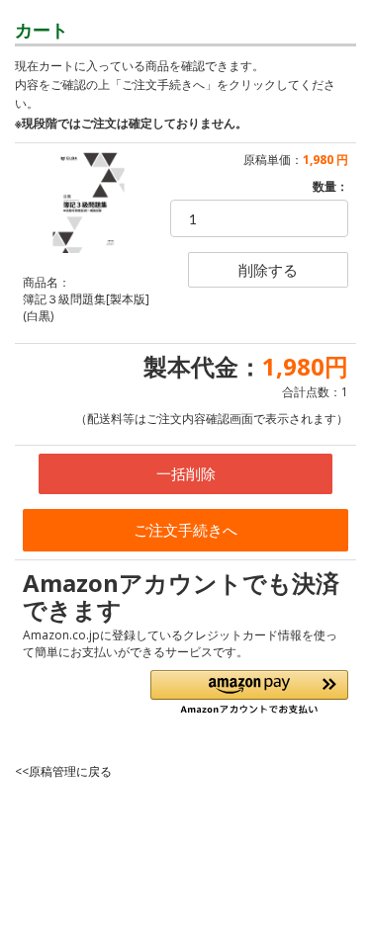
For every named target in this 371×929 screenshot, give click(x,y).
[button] (249, 692)
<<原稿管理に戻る (63, 771)
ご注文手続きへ (185, 530)
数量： (330, 186)
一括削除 (186, 473)
